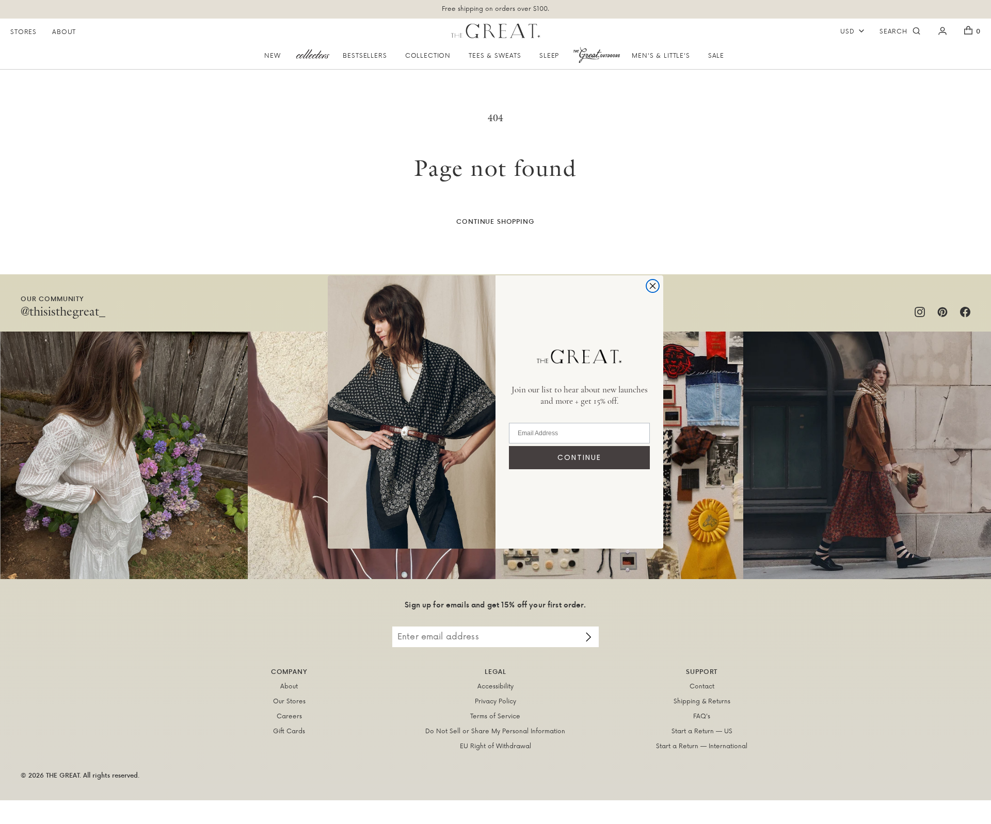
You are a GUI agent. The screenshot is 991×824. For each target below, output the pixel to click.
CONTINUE (579, 457)
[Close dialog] (652, 285)
